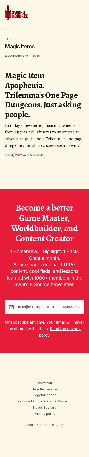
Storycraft (44, 383)
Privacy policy (44, 414)
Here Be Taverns (45, 389)
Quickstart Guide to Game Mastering (44, 401)
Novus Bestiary (44, 407)
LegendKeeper (44, 395)
